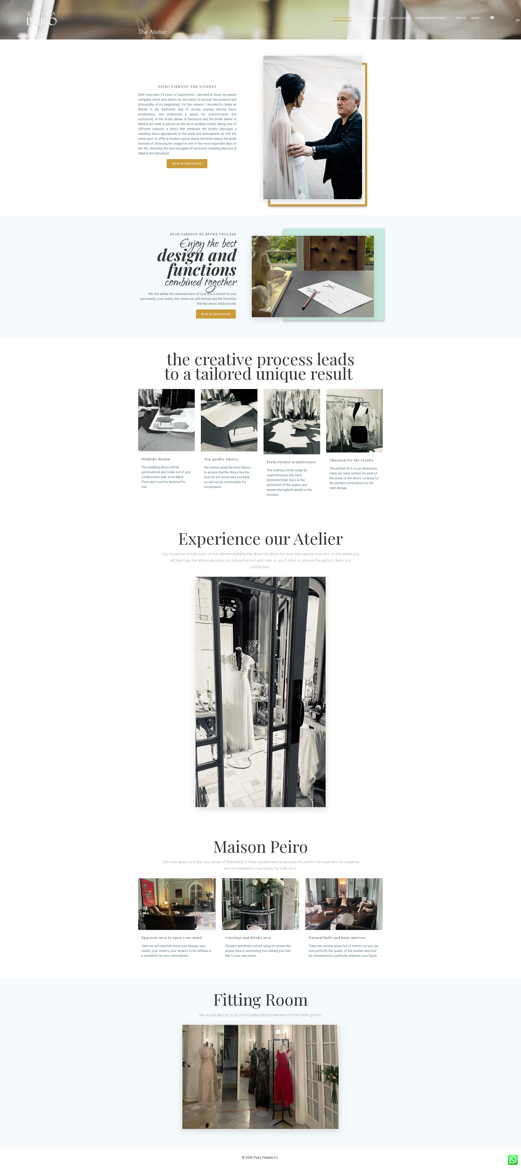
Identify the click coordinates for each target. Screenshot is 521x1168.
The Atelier (342, 18)
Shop (475, 18)
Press (461, 18)
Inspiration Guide (371, 18)
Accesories (400, 18)
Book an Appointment (187, 163)
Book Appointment (431, 18)
